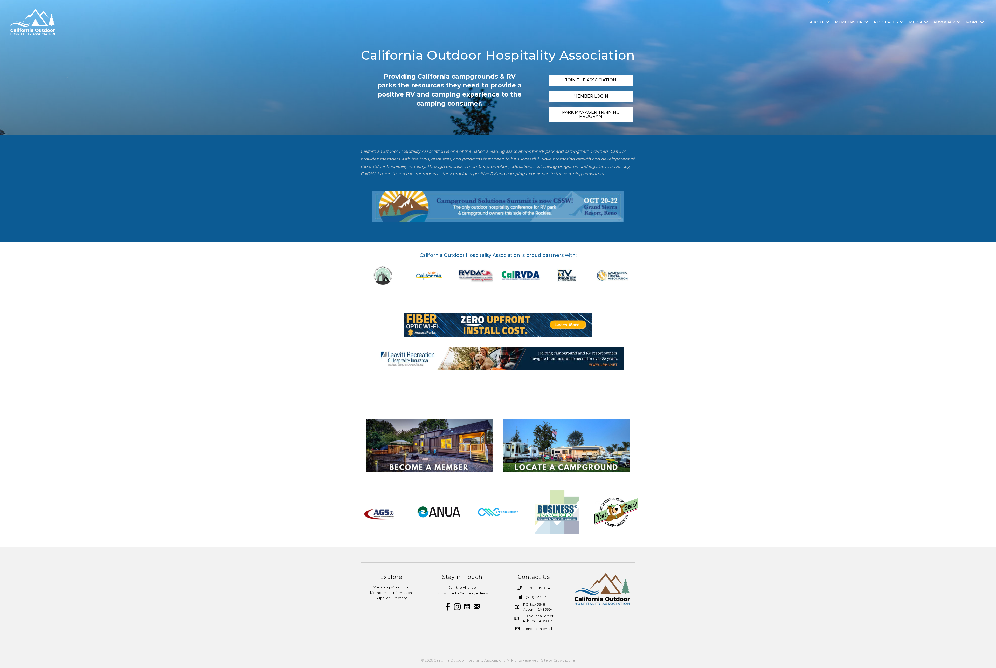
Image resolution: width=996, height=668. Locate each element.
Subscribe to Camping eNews (462, 593)
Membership (849, 22)
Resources (886, 22)
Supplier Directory (391, 598)
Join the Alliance (462, 587)
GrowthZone (564, 660)
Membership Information (391, 592)
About (817, 22)
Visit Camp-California (391, 587)
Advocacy (944, 22)
